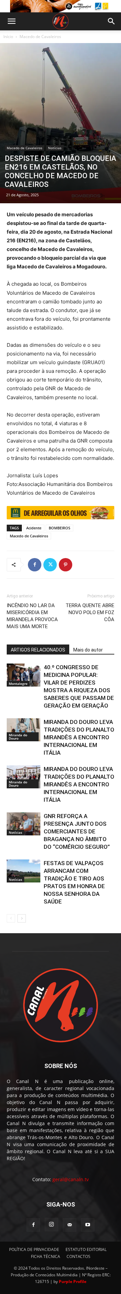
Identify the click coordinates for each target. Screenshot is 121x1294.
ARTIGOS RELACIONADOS (38, 650)
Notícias (55, 148)
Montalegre (18, 683)
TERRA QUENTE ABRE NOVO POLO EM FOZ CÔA (90, 612)
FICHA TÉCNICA (45, 1256)
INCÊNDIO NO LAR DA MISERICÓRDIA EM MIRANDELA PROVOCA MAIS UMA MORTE (32, 615)
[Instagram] (51, 1224)
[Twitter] (50, 564)
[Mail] (69, 1225)
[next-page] (21, 918)
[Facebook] (34, 564)
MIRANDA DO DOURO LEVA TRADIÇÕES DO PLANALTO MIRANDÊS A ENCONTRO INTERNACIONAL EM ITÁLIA (79, 737)
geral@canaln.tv (70, 1179)
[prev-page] (11, 918)
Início (8, 36)
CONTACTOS (78, 1256)
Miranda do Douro (18, 737)
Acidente (33, 527)
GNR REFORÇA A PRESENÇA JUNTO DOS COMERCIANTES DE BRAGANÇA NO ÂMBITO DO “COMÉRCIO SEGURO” (77, 831)
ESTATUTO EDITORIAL (86, 1249)
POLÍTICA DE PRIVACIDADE (34, 1249)
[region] (60, 6)
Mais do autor (88, 650)
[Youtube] (87, 1225)
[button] (11, 21)
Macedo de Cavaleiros (40, 36)
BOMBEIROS (59, 527)
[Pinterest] (65, 564)
